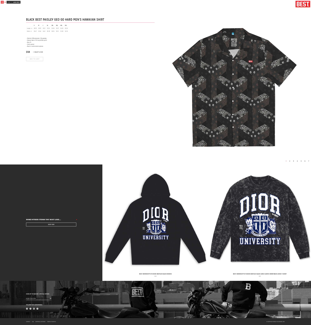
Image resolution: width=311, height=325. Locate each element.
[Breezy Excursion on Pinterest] (37, 309)
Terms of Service (51, 321)
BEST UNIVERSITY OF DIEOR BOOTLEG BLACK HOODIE (155, 274)
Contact (28, 321)
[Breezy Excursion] (303, 4)
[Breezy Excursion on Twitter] (27, 309)
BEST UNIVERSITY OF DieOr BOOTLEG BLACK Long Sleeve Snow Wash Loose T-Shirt (260, 274)
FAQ (33, 321)
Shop (8, 2)
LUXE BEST (16, 2)
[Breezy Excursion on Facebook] (30, 309)
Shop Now (51, 224)
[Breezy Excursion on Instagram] (34, 309)
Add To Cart (35, 59)
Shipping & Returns (40, 321)
